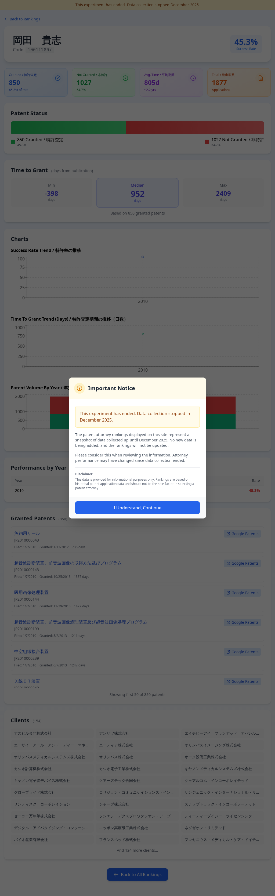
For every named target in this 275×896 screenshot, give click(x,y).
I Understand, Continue (137, 508)
